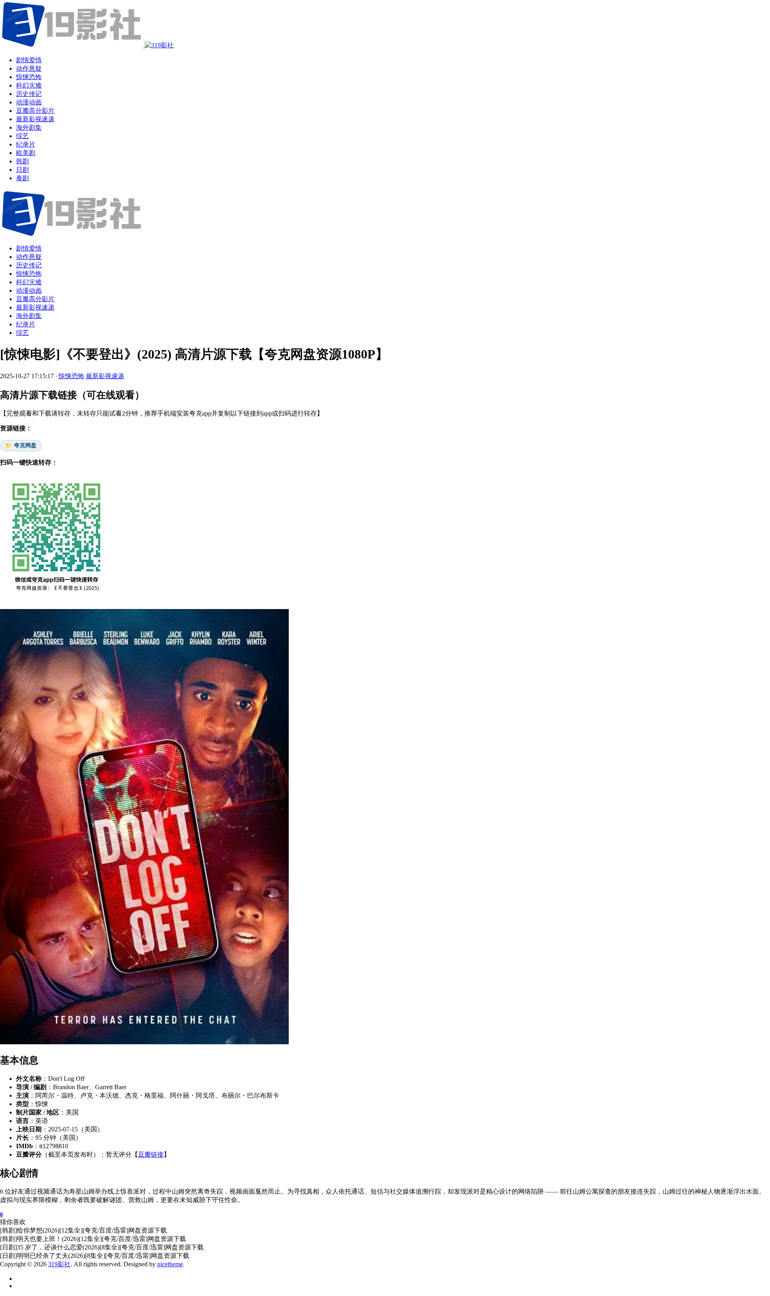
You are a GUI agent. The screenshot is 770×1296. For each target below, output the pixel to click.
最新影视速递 (35, 307)
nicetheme (170, 1264)
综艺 (22, 332)
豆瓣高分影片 (35, 298)
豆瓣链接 (151, 1154)
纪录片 (25, 324)
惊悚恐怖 (29, 273)
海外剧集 (29, 315)
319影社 (59, 1264)
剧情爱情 (29, 248)
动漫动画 (29, 290)
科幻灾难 (29, 282)
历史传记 (29, 265)
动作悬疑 (29, 256)
